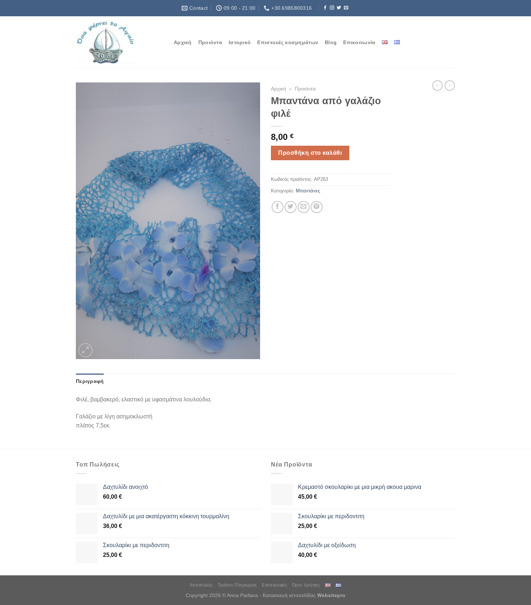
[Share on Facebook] (278, 207)
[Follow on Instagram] (332, 7)
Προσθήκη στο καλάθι (310, 153)
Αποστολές (201, 585)
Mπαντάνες (308, 190)
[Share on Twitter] (291, 207)
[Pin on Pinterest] (317, 207)
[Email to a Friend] (304, 207)
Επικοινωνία (359, 42)
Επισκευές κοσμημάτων (287, 42)
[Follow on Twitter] (339, 7)
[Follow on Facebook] (325, 7)
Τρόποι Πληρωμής (237, 585)
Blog (331, 42)
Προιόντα (210, 42)
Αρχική (183, 42)
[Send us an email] (346, 7)
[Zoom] (85, 350)
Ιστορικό (240, 42)
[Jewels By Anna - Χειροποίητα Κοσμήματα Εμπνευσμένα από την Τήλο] (119, 42)
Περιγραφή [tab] (90, 381)
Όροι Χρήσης (306, 585)
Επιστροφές (274, 585)
